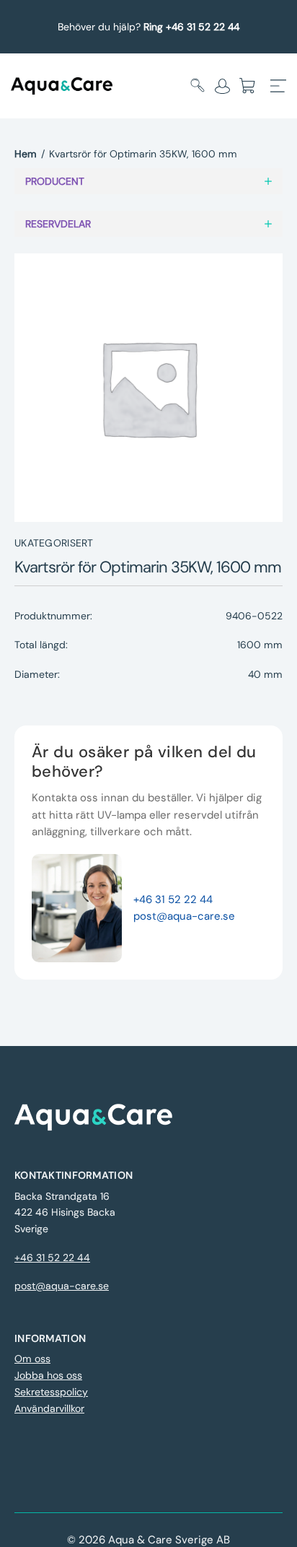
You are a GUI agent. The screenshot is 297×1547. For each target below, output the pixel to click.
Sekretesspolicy (51, 1391)
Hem (25, 153)
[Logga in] (222, 86)
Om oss (32, 1358)
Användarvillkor (49, 1408)
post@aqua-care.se (184, 916)
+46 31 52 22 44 (173, 899)
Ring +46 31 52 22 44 (191, 26)
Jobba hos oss (48, 1375)
